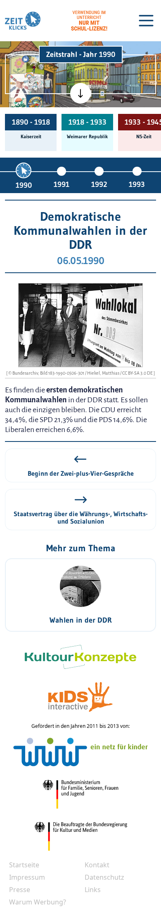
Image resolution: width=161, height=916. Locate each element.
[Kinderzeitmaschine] (35, 64)
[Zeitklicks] (22, 20)
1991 (61, 184)
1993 (137, 184)
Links (93, 889)
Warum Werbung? (37, 902)
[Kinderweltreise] (34, 103)
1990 (24, 185)
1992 (99, 184)
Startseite (24, 864)
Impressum (27, 877)
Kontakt (97, 864)
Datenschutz (104, 877)
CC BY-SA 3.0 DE (138, 373)
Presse (19, 889)
